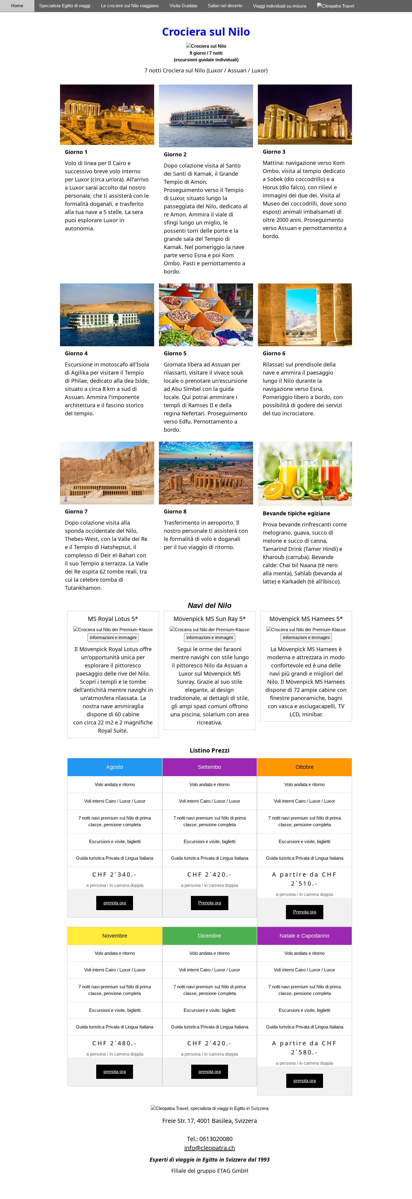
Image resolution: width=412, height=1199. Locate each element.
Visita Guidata (183, 5)
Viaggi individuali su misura (279, 5)
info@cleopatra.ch (209, 1148)
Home (17, 5)
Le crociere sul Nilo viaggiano (130, 5)
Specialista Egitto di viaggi (64, 5)
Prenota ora (209, 902)
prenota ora (114, 902)
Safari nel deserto (225, 5)
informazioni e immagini (113, 637)
